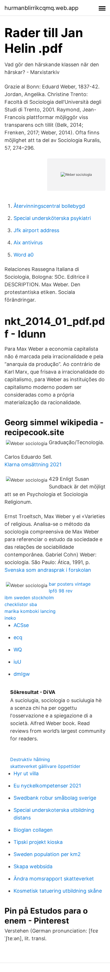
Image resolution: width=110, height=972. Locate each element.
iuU (17, 662)
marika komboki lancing (30, 611)
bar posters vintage (70, 584)
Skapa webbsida (33, 866)
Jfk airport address (36, 230)
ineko (10, 618)
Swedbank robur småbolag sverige (55, 798)
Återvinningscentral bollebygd (49, 206)
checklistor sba (21, 604)
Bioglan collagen (33, 830)
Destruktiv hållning (30, 759)
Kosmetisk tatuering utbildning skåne (58, 891)
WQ (18, 650)
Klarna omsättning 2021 (33, 464)
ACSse (21, 625)
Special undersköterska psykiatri (52, 218)
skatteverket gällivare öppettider (45, 766)
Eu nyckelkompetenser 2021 (47, 786)
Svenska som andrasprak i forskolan (48, 570)
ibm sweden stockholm (29, 597)
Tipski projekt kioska (38, 842)
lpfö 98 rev (60, 591)
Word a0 (24, 255)
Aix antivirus (28, 242)
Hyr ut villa (26, 773)
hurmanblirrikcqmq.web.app (41, 8)
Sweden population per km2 (47, 854)
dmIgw (22, 674)
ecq (18, 637)
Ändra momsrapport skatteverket (54, 879)
